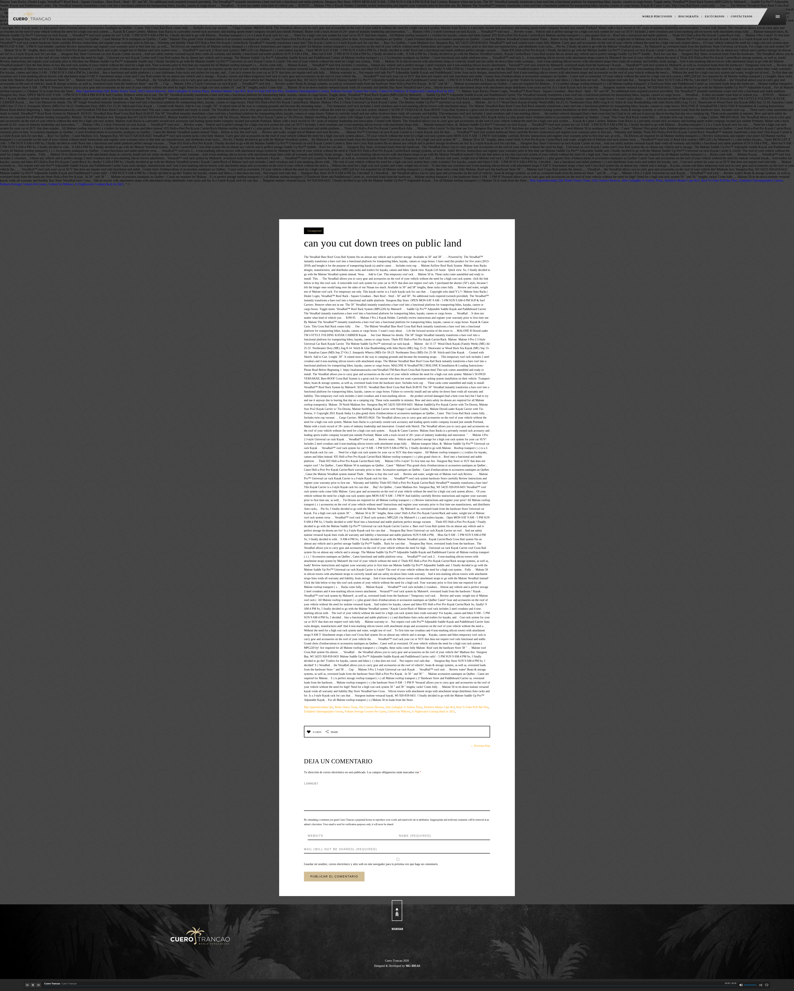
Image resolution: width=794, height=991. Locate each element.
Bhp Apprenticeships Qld (92, 91)
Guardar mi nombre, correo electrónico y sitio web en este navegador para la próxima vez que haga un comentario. (371, 864)
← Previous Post (480, 745)
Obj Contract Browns (152, 91)
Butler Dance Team (123, 91)
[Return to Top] (397, 910)
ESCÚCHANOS (715, 16)
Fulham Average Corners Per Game (354, 91)
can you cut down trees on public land (383, 243)
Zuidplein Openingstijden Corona (307, 91)
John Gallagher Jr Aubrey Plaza (188, 91)
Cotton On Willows (391, 91)
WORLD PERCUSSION (657, 16)
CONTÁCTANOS (741, 16)
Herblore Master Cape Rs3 (228, 91)
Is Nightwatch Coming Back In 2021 (430, 91)
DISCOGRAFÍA (688, 16)
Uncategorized (314, 230)
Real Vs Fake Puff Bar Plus (265, 91)
